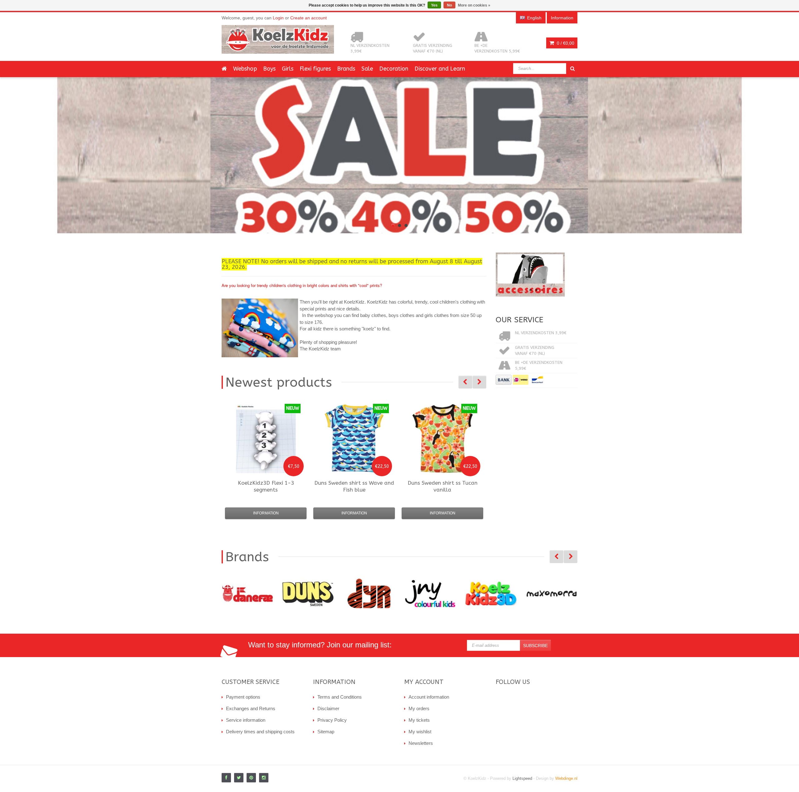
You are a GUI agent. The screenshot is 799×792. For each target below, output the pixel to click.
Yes (434, 5)
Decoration (393, 68)
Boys (269, 68)
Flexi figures (315, 68)
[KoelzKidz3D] (484, 593)
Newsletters (421, 743)
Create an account (308, 17)
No (449, 5)
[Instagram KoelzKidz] (263, 777)
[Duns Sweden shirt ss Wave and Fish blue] (354, 438)
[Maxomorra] (545, 593)
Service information (245, 720)
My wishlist (420, 731)
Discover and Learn (439, 68)
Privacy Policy (332, 720)
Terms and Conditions (339, 697)
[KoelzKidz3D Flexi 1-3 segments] (266, 438)
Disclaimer (328, 708)
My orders (419, 708)
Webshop (245, 68)
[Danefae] (241, 593)
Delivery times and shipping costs (260, 731)
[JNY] (423, 593)
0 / (565, 43)
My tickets (419, 720)
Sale (367, 68)
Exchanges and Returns (250, 708)
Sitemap (325, 731)
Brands (346, 68)
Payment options (243, 697)
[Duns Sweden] (302, 593)
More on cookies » (474, 5)
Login (278, 17)
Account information (429, 697)
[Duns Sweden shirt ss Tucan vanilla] (442, 438)
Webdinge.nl (566, 778)
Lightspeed (522, 778)
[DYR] (362, 593)
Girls (287, 68)
